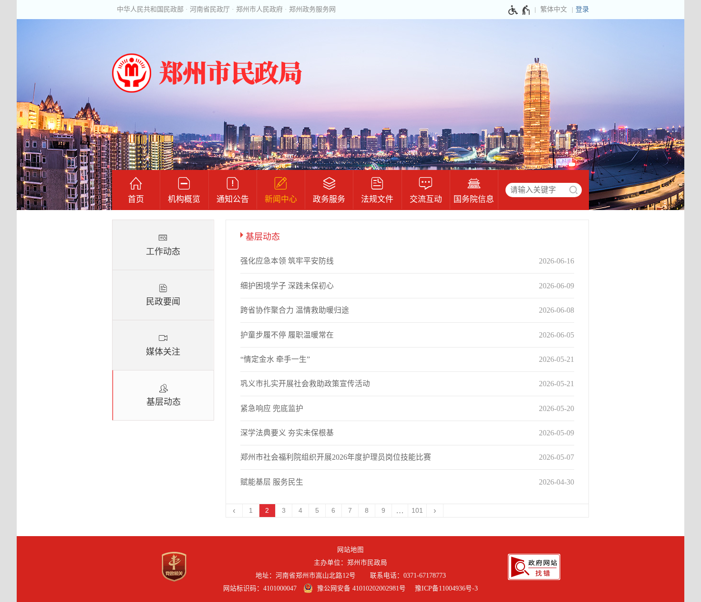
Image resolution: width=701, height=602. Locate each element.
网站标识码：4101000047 (260, 588)
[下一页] (435, 510)
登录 (582, 9)
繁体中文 (553, 9)
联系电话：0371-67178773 (408, 575)
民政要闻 (163, 301)
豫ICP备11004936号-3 (446, 588)
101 (417, 510)
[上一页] (234, 510)
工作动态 (163, 251)
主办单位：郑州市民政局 (350, 562)
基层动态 (163, 402)
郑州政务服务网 (312, 9)
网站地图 (350, 549)
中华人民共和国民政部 (150, 9)
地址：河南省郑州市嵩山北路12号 (309, 575)
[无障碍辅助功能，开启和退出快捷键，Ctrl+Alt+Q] (519, 10)
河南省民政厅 (210, 9)
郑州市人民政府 (259, 9)
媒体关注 (163, 352)
